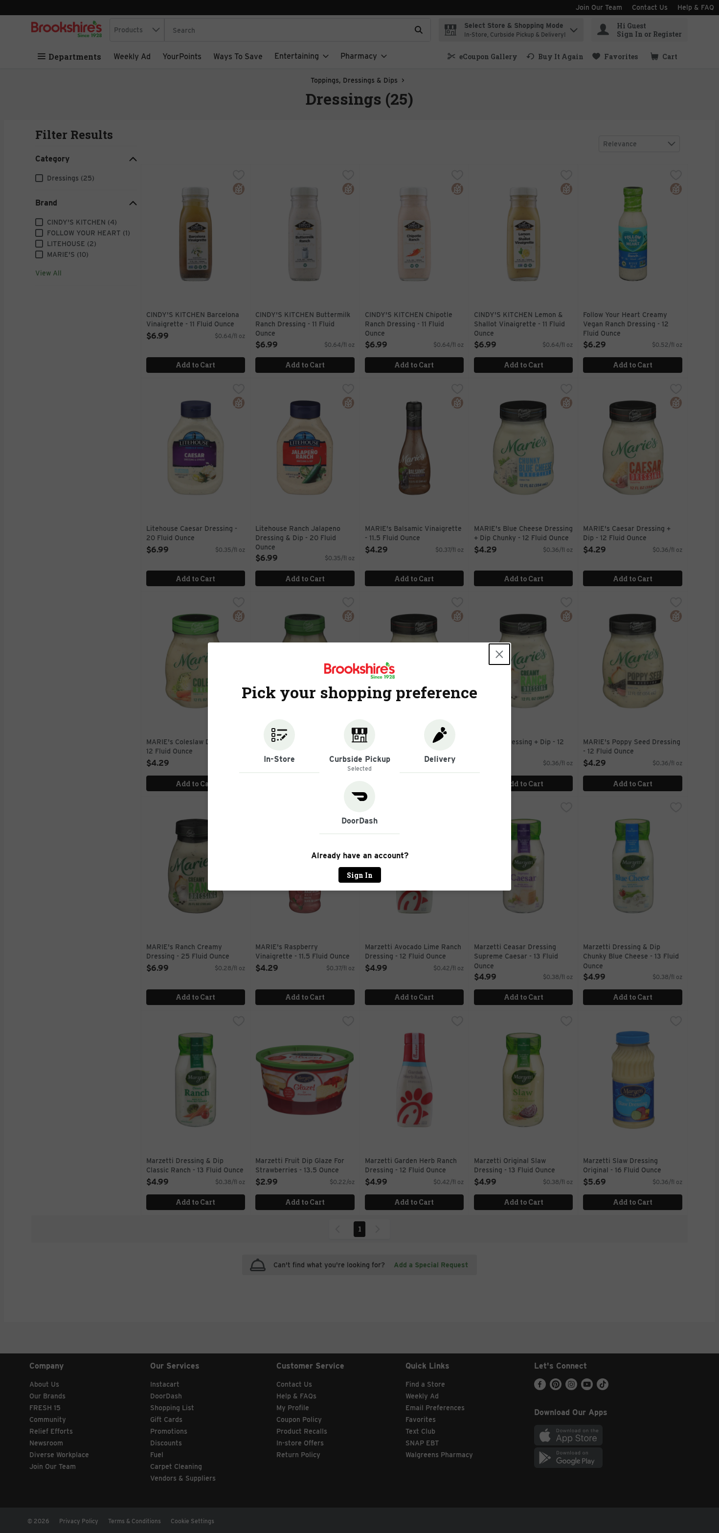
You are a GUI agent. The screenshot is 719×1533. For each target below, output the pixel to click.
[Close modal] (499, 654)
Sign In (360, 875)
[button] (279, 746)
